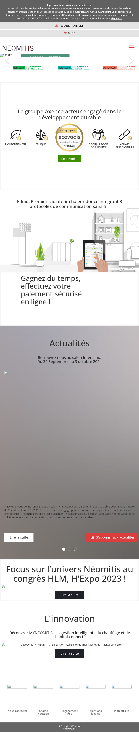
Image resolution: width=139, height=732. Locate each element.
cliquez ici (116, 18)
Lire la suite (19, 537)
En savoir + (69, 158)
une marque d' (69, 728)
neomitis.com (85, 5)
